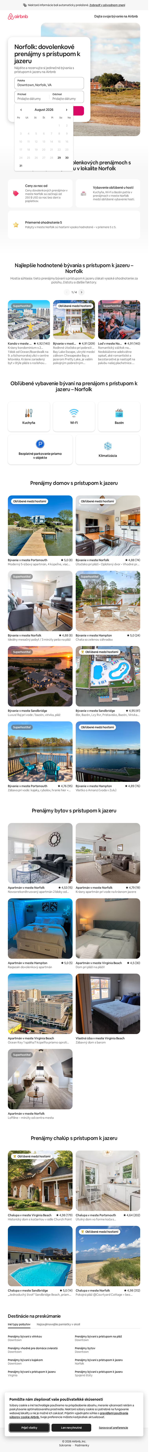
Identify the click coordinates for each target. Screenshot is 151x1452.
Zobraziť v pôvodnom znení (107, 5)
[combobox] (49, 85)
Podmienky (82, 1445)
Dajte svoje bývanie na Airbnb (116, 16)
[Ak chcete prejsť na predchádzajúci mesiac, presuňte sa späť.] (21, 110)
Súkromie (65, 1445)
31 (20, 166)
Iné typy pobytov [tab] (19, 1324)
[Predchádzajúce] (67, 292)
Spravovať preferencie (113, 1427)
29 (59, 157)
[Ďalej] (81, 292)
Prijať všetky (29, 1427)
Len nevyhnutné (71, 1427)
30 (67, 157)
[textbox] (31, 98)
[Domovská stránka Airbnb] (18, 16)
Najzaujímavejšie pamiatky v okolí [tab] (58, 1324)
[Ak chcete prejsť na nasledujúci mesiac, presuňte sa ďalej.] (66, 110)
